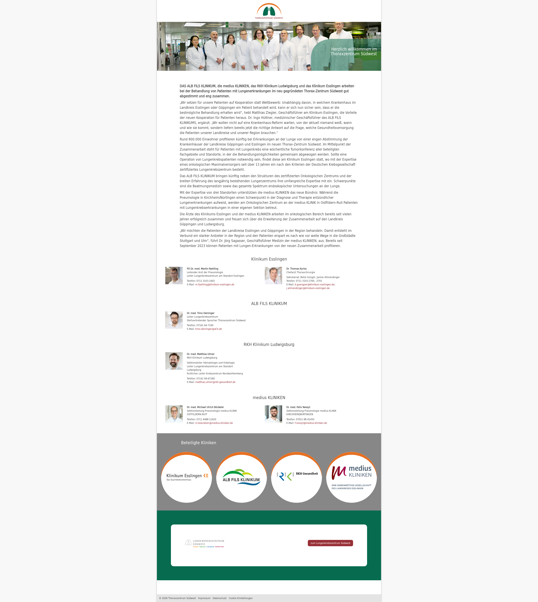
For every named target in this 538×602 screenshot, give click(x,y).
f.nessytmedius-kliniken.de (311, 423)
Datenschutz (220, 598)
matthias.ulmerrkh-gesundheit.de (215, 382)
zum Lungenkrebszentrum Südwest (330, 543)
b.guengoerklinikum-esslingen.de (314, 284)
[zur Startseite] (269, 11)
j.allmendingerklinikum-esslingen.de (308, 288)
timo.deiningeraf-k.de (208, 329)
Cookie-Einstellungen (241, 598)
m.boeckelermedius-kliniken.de (214, 423)
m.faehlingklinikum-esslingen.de (215, 284)
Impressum (204, 598)
